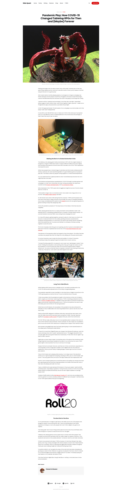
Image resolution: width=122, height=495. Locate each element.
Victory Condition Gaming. (48, 300)
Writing (45, 3)
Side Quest (27, 3)
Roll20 (63, 201)
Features (51, 3)
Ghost (67, 489)
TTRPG (66, 3)
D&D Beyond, (57, 375)
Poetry (40, 3)
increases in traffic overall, (50, 317)
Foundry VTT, (64, 375)
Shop (56, 3)
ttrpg (63, 12)
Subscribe (95, 3)
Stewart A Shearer (51, 469)
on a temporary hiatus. (67, 185)
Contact (61, 487)
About (61, 3)
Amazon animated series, (52, 185)
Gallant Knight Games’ (50, 194)
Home (35, 3)
